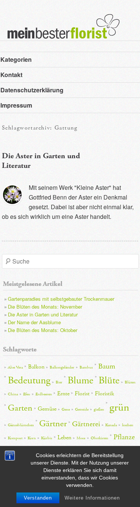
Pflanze (124, 437)
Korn (32, 438)
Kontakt (11, 74)
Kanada (111, 425)
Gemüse (47, 409)
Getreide (81, 409)
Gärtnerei (86, 424)
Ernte (63, 394)
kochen (127, 425)
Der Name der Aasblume (34, 322)
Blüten (130, 382)
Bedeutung (29, 380)
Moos (81, 438)
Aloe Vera (15, 367)
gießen (99, 409)
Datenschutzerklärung (31, 90)
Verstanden (38, 498)
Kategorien (16, 59)
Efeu (26, 394)
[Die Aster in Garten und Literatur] (12, 194)
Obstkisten (99, 438)
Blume (80, 380)
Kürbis (46, 438)
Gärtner (53, 423)
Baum (106, 366)
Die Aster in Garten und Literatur (43, 314)
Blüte (109, 380)
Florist (82, 394)
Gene (66, 409)
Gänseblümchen (21, 425)
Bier (59, 382)
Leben (64, 437)
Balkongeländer (62, 367)
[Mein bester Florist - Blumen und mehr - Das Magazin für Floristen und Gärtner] (59, 31)
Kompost (15, 438)
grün (119, 407)
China (13, 394)
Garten (20, 408)
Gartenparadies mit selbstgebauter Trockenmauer (61, 298)
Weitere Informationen (92, 498)
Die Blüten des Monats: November (45, 306)
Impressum (16, 105)
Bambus (86, 367)
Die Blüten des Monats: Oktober (42, 330)
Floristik (104, 394)
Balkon (36, 367)
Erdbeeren (43, 394)
